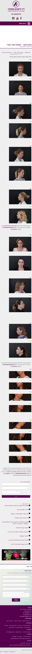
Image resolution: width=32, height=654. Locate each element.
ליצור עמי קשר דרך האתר (13, 472)
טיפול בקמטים (24, 536)
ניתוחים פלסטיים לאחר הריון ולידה (18, 532)
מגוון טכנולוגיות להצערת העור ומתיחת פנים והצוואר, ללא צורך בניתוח (15, 522)
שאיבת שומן (7, 226)
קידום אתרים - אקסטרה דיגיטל (7, 651)
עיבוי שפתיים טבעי (22, 509)
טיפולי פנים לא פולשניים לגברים (18, 540)
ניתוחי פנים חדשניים (22, 528)
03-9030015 (16, 14)
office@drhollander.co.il (10, 227)
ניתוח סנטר (14, 226)
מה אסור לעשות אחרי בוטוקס (19, 514)
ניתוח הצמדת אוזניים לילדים (19, 544)
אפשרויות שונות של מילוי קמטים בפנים (16, 505)
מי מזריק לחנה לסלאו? (21, 518)
